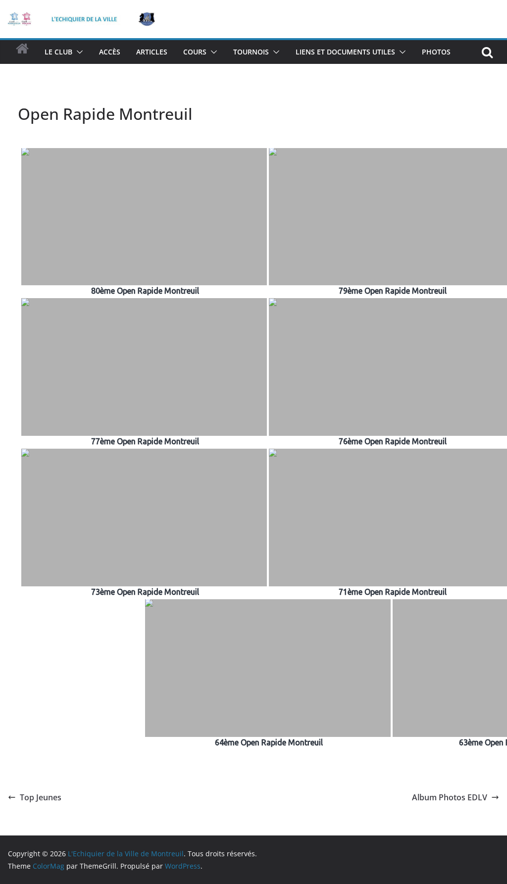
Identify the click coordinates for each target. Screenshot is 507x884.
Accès (109, 51)
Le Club (58, 51)
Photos (436, 51)
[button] (77, 52)
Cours (194, 51)
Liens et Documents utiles (345, 51)
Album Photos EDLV (449, 797)
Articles (151, 51)
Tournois (251, 51)
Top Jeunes (40, 797)
